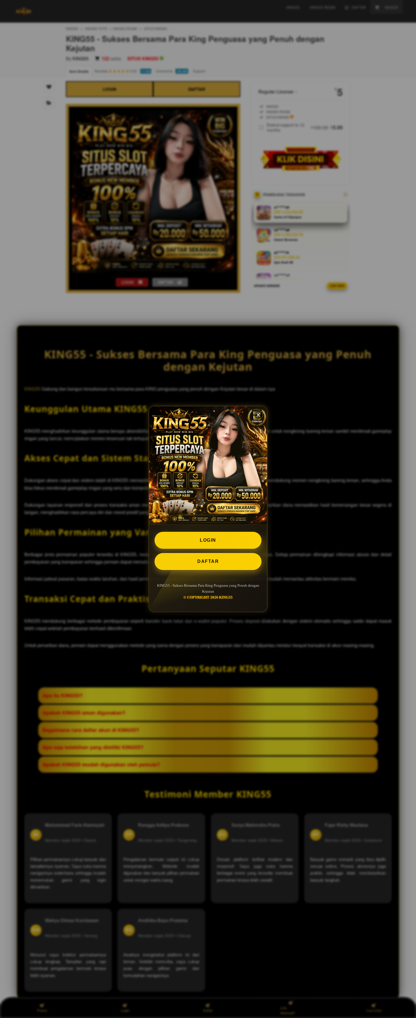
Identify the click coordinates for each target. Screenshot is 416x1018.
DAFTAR (208, 561)
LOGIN (208, 540)
